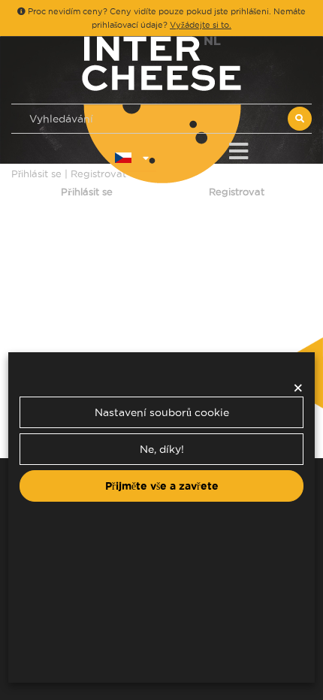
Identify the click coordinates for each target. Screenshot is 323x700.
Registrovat (236, 191)
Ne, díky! (162, 449)
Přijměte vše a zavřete (162, 486)
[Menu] (238, 148)
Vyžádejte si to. (200, 24)
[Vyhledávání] (300, 119)
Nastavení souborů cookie (162, 412)
